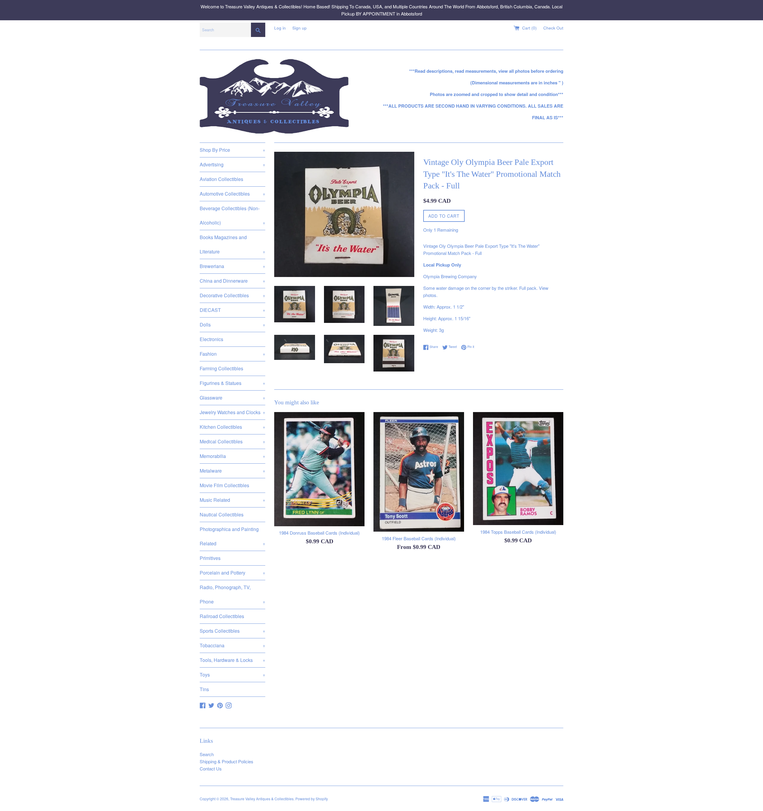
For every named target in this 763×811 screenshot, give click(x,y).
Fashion (232, 353)
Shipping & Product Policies (226, 761)
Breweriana (232, 266)
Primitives (210, 558)
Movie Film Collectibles (224, 485)
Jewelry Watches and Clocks (232, 412)
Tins (204, 689)
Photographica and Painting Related (232, 536)
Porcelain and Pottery (232, 572)
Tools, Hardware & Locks (232, 660)
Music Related (232, 499)
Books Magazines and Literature (232, 244)
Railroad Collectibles (222, 616)
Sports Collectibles (232, 630)
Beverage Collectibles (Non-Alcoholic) (232, 215)
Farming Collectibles (221, 368)
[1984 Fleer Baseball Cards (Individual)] (418, 472)
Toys (232, 674)
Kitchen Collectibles (232, 426)
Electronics (211, 339)
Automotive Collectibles (232, 193)
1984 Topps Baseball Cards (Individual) (518, 531)
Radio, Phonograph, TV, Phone (232, 594)
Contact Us (211, 768)
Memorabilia (232, 456)
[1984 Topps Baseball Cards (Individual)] (518, 468)
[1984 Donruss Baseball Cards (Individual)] (319, 469)
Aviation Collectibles (221, 179)
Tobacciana (232, 645)
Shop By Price (232, 149)
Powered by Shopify (311, 798)
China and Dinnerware (232, 280)
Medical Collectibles (232, 441)
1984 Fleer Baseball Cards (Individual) (419, 538)
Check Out (553, 28)
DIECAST (232, 310)
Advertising (232, 164)
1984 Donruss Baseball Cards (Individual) (319, 533)
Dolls (232, 324)
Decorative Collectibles (232, 295)
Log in (280, 28)
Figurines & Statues (232, 383)
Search (207, 754)
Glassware (232, 397)
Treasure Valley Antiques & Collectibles (262, 798)
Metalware (232, 470)
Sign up (299, 28)
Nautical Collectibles (222, 514)
